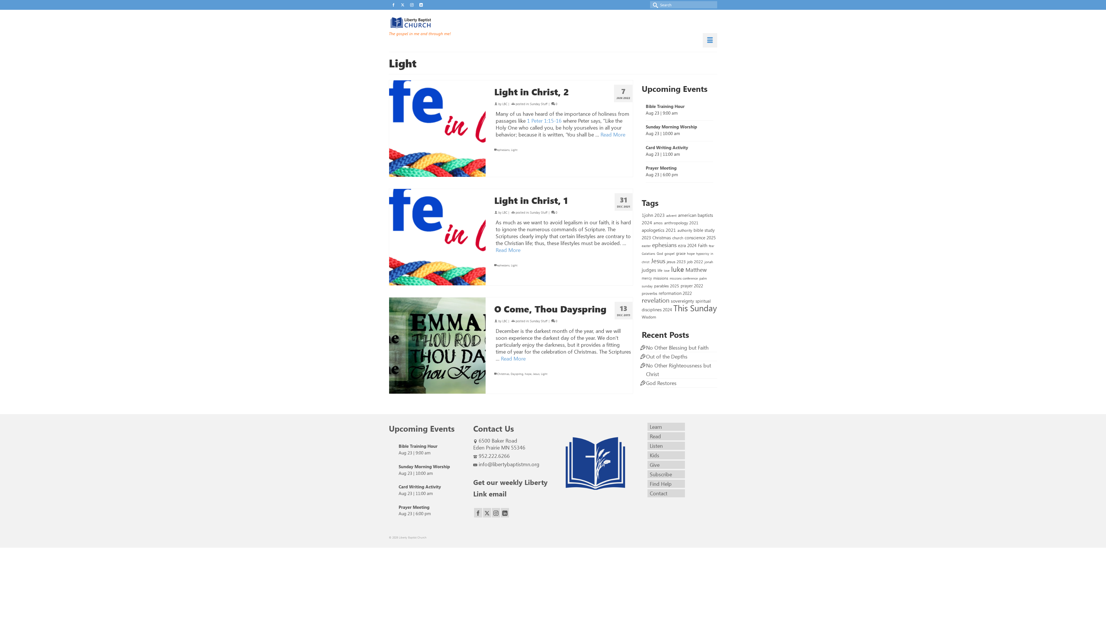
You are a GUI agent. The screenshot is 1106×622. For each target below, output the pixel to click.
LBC (504, 104)
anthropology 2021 (681, 222)
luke (677, 269)
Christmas (503, 374)
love (667, 270)
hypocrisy (702, 253)
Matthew (696, 269)
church (677, 237)
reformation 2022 (675, 293)
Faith (702, 245)
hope (528, 374)
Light (514, 150)
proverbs (649, 293)
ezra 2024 (687, 245)
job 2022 (695, 261)
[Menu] (710, 40)
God (660, 253)
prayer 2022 (692, 286)
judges (649, 270)
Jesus (536, 374)
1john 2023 (653, 215)
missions (660, 277)
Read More (613, 134)
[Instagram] (496, 512)
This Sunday (695, 307)
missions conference (684, 278)
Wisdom (649, 316)
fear (711, 246)
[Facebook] (478, 512)
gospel (669, 253)
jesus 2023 (676, 261)
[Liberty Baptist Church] (441, 23)
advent (671, 215)
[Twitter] (487, 512)
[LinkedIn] (505, 512)
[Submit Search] (654, 4)
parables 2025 (666, 285)
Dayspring (517, 374)
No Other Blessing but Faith (677, 347)
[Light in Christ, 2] (437, 128)
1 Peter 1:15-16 (544, 120)
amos (658, 222)
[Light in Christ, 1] (437, 237)
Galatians (648, 253)
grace (680, 253)
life (660, 270)
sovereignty (682, 300)
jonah (708, 261)
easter (646, 245)
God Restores (661, 383)
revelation (655, 300)
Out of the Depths (667, 356)
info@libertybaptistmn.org (509, 464)
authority (684, 230)
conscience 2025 (700, 237)
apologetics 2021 (659, 230)
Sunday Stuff (538, 104)
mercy (647, 278)
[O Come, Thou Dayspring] (437, 345)
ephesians (503, 150)
